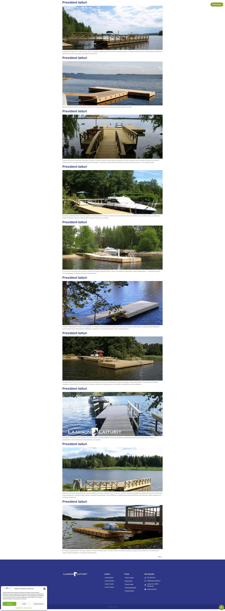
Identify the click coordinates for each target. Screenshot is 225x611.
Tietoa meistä (170, 4)
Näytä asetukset (38, 604)
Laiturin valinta (158, 4)
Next (160, 556)
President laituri (74, 58)
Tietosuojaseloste (27, 607)
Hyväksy (9, 604)
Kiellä (24, 604)
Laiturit (129, 4)
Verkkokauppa (204, 4)
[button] (44, 589)
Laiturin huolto (147, 4)
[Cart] (221, 607)
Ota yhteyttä (182, 4)
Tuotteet (137, 4)
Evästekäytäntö (19, 607)
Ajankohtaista (193, 4)
